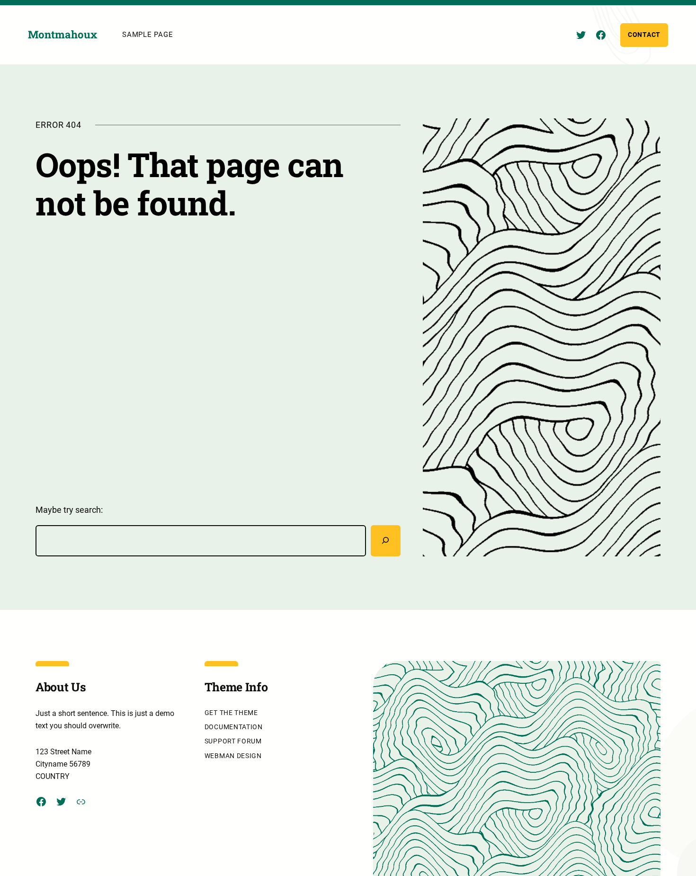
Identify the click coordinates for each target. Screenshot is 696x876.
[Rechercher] (386, 540)
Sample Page (147, 34)
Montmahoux (62, 34)
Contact (644, 34)
